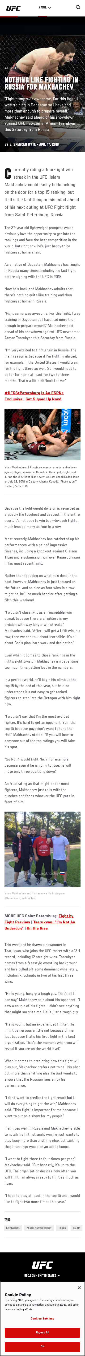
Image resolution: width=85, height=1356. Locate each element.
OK (42, 1346)
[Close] (79, 1288)
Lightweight (13, 1228)
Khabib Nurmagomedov (39, 1228)
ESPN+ (76, 1228)
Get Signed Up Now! (43, 399)
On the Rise (37, 928)
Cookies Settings (42, 1318)
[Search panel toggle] (78, 7)
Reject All (42, 1332)
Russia (62, 1228)
